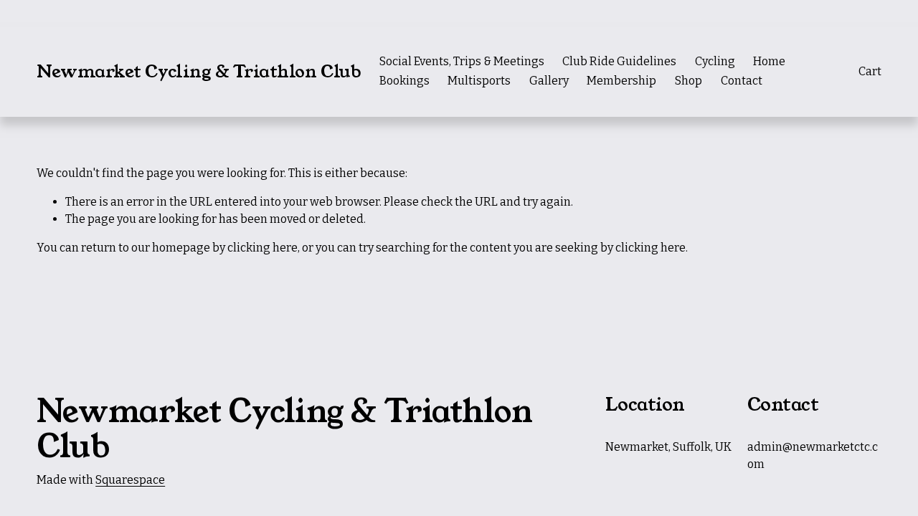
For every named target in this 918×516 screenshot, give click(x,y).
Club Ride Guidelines (619, 61)
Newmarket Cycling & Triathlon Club (199, 71)
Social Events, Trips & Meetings (461, 61)
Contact (741, 80)
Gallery (549, 80)
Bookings (404, 80)
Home (769, 61)
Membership (621, 80)
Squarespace (130, 480)
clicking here (262, 247)
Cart (869, 71)
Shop (688, 80)
